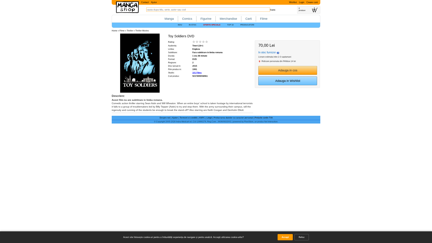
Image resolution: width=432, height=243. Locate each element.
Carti (248, 18)
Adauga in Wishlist (287, 81)
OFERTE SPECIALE (211, 25)
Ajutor (154, 2)
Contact (145, 2)
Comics (187, 18)
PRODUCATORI (247, 25)
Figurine (205, 18)
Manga (169, 18)
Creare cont (312, 2)
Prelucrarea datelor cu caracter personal (233, 118)
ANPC (202, 118)
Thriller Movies (142, 31)
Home (114, 31)
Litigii (209, 118)
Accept (285, 237)
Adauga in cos (287, 70)
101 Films (197, 73)
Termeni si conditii (188, 118)
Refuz (302, 237)
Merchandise (228, 18)
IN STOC (192, 25)
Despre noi (165, 118)
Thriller (130, 31)
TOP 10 (230, 25)
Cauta (272, 10)
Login (301, 2)
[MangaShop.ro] (127, 12)
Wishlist (293, 2)
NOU (180, 25)
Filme (263, 18)
